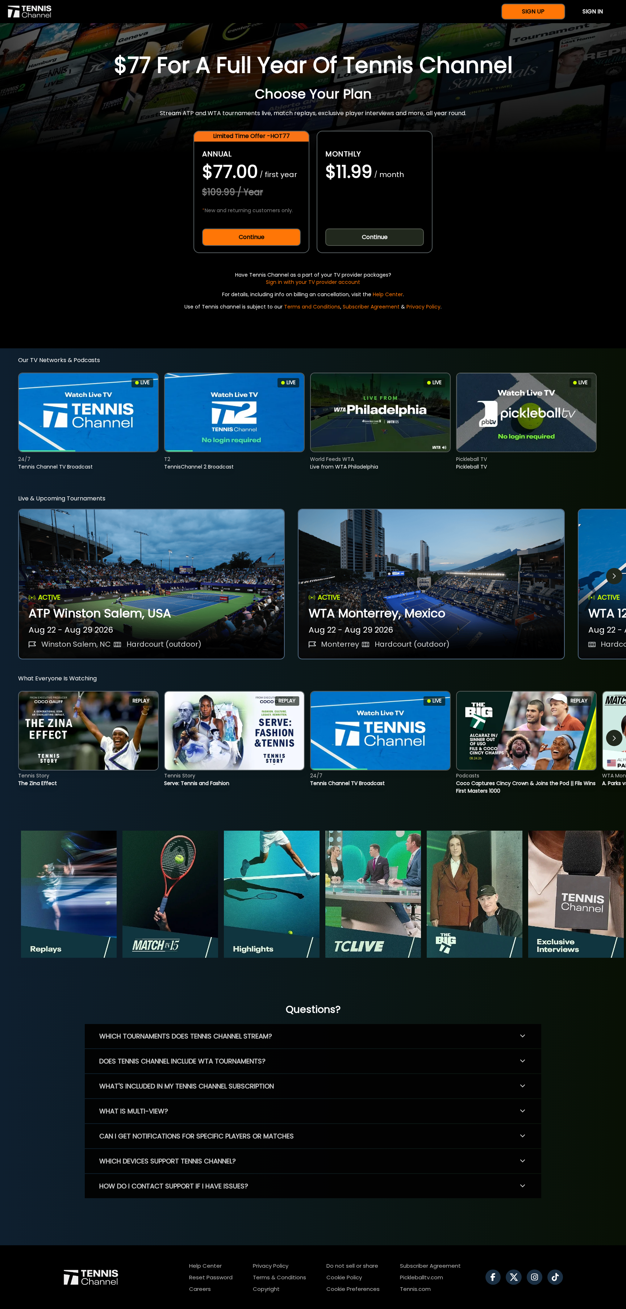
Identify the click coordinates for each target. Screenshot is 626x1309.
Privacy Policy (423, 306)
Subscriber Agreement (371, 306)
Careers (200, 1289)
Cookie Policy (344, 1277)
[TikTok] (557, 1277)
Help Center (388, 294)
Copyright (266, 1289)
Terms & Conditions (279, 1277)
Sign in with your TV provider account (313, 282)
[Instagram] (536, 1277)
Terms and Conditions (312, 306)
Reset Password (211, 1277)
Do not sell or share (352, 1266)
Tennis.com (415, 1289)
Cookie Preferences (353, 1289)
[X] (515, 1277)
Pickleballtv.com (421, 1277)
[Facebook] (494, 1277)
